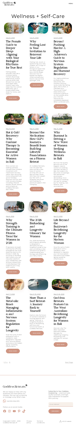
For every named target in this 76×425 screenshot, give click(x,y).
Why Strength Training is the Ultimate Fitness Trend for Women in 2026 (14, 232)
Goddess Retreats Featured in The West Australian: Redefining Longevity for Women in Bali (61, 311)
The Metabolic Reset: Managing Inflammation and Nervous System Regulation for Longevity (14, 314)
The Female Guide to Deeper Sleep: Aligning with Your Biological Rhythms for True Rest (14, 54)
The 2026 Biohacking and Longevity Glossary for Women (38, 228)
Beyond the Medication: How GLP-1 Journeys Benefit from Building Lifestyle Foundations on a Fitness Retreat (38, 147)
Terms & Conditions (41, 422)
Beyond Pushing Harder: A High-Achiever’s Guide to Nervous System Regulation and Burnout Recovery (62, 58)
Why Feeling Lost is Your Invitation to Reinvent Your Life (38, 50)
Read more (14, 99)
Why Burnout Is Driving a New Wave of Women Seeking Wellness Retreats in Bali (61, 145)
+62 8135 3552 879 (13, 401)
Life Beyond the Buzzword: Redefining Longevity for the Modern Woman (61, 232)
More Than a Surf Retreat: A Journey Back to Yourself (38, 304)
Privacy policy (29, 422)
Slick (64, 421)
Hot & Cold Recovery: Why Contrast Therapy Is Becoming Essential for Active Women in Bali (13, 147)
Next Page (69, 362)
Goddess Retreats (9, 423)
